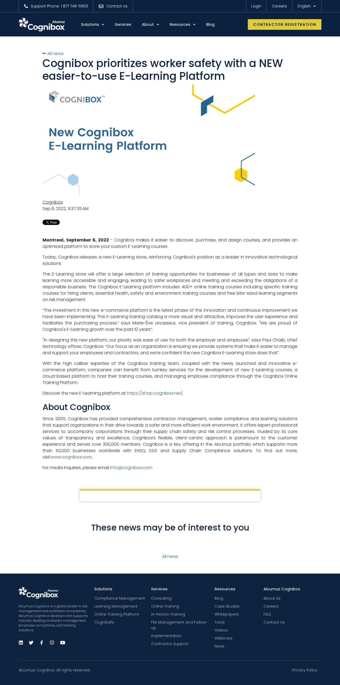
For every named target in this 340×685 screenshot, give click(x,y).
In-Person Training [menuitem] (168, 614)
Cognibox (52, 202)
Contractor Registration (284, 24)
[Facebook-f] (41, 642)
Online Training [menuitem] (165, 606)
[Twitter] (31, 642)
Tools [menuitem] (220, 622)
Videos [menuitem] (221, 630)
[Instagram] (51, 642)
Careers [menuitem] (271, 606)
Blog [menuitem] (219, 598)
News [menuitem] (219, 646)
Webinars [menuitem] (223, 638)
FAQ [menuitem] (267, 614)
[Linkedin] (20, 642)
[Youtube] (62, 642)
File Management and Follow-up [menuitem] (179, 625)
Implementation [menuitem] (166, 635)
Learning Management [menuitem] (116, 606)
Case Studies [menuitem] (227, 606)
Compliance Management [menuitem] (119, 598)
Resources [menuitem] (225, 589)
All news (54, 54)
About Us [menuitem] (272, 598)
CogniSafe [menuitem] (104, 622)
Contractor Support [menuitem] (169, 643)
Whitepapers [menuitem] (227, 614)
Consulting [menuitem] (161, 598)
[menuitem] (56, 6)
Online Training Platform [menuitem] (116, 614)
